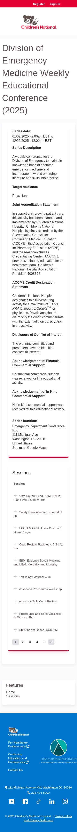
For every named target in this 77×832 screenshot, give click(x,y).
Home (10, 692)
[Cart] (65, 6)
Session (19, 483)
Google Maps (37, 447)
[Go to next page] (51, 642)
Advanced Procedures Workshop (40, 589)
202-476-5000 (40, 792)
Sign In (55, 3)
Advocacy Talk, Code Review (37, 601)
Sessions (13, 696)
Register (39, 3)
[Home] (38, 20)
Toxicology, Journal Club (35, 576)
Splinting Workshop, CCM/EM (38, 629)
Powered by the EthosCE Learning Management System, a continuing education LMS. (60, 829)
